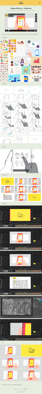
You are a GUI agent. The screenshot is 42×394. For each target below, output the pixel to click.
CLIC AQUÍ (36, 34)
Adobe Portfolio (23, 391)
